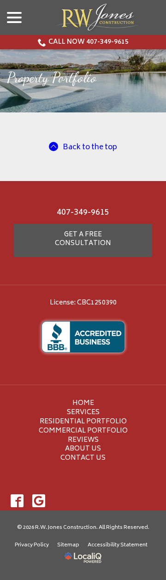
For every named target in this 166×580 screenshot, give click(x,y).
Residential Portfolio (83, 422)
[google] (38, 500)
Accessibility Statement (118, 545)
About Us (83, 449)
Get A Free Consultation (83, 239)
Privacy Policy (32, 545)
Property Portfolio (51, 77)
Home (83, 403)
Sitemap (68, 545)
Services (83, 412)
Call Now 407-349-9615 (88, 42)
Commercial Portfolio (83, 431)
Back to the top (90, 147)
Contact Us (83, 458)
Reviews (83, 440)
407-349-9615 (83, 212)
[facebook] (17, 500)
